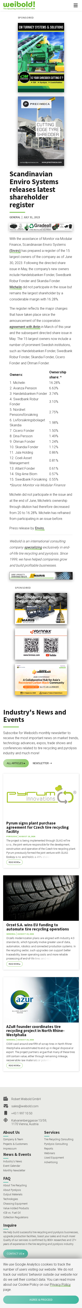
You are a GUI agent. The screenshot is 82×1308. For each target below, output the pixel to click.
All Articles (15, 763)
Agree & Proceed (41, 1299)
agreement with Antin (24, 327)
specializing (33, 547)
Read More (14, 862)
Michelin (15, 287)
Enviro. (40, 528)
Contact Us (14, 1253)
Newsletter (41, 763)
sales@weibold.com (24, 1106)
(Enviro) (15, 251)
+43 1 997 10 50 (21, 1113)
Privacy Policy (60, 1285)
